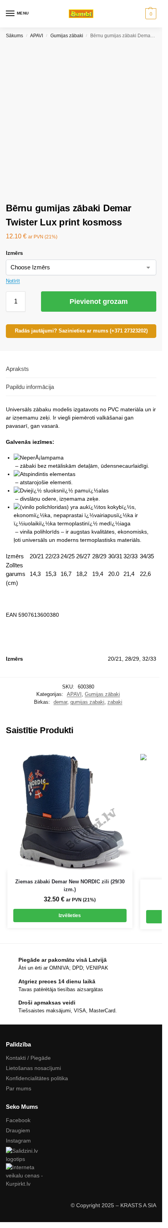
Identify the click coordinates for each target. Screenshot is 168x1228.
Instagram (18, 1140)
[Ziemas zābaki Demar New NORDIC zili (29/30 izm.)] (69, 807)
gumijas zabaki (87, 702)
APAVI (36, 35)
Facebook (18, 1120)
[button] (149, 13)
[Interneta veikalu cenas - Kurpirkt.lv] (81, 1175)
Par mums (18, 1088)
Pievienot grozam (99, 301)
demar (60, 702)
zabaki (114, 702)
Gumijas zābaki (66, 35)
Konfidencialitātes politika (37, 1078)
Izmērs (14, 253)
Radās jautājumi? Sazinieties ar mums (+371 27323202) (81, 331)
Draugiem (18, 1130)
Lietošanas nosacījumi (33, 1068)
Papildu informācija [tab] (30, 386)
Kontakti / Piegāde (28, 1058)
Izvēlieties (70, 915)
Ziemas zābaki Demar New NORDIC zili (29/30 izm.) (70, 885)
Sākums (14, 35)
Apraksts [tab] (17, 368)
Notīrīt (13, 281)
